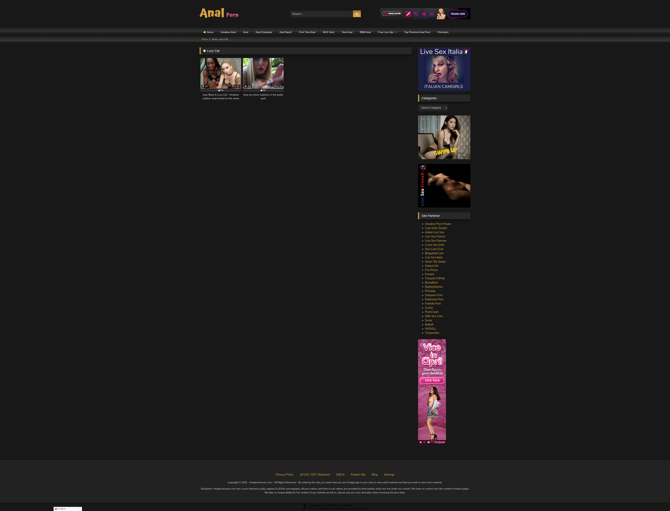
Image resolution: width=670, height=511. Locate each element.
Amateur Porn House (438, 223)
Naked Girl (431, 265)
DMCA (340, 474)
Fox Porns (431, 270)
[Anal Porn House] (220, 14)
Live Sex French (435, 236)
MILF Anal (328, 32)
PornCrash (431, 311)
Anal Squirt (286, 32)
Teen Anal (347, 32)
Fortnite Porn (433, 303)
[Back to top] (659, 500)
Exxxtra (429, 274)
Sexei (428, 320)
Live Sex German (435, 240)
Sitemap (389, 474)
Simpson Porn (434, 295)
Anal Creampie (264, 32)
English (61, 509)
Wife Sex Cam (434, 316)
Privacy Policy (284, 474)
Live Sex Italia (433, 257)
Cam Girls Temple (436, 228)
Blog (375, 474)
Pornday (430, 290)
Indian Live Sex (434, 232)
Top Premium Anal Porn (417, 32)
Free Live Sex (386, 32)
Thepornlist (432, 332)
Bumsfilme (431, 282)
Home (210, 32)
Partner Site (358, 474)
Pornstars (443, 32)
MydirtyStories (434, 286)
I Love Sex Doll (434, 244)
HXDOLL (430, 328)
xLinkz (429, 307)
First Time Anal (307, 32)
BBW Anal (365, 32)
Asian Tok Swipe (435, 261)
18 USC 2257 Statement (315, 474)
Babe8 (429, 324)
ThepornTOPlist (435, 278)
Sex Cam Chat (434, 249)
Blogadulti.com (434, 253)
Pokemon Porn (434, 299)
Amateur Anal (228, 32)
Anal (245, 32)
